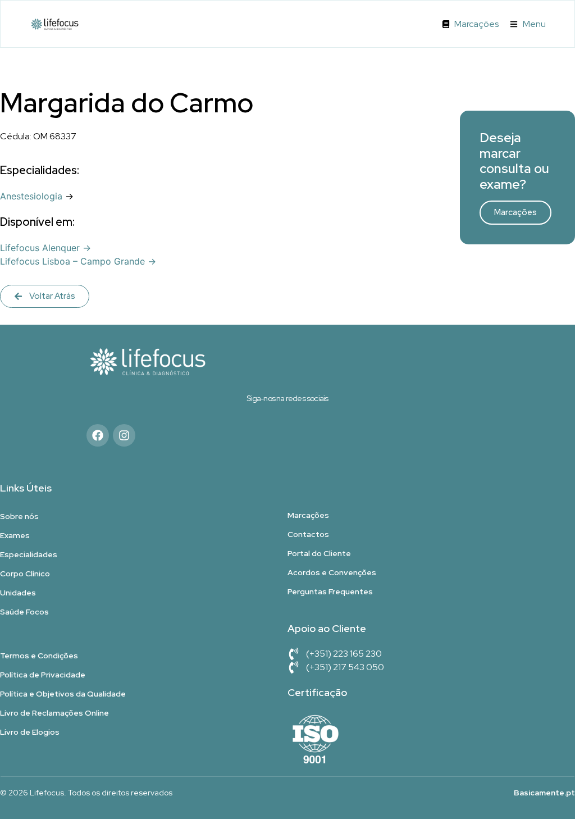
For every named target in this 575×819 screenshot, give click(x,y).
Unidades (18, 593)
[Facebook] (97, 435)
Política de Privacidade (42, 675)
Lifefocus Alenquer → (45, 247)
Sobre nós (19, 516)
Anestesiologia (31, 196)
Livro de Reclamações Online (54, 713)
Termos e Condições (39, 655)
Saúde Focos (24, 612)
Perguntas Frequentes (330, 591)
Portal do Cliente (319, 553)
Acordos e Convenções (332, 572)
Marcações (515, 212)
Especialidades (28, 554)
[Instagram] (124, 435)
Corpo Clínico (25, 573)
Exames (15, 535)
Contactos (308, 534)
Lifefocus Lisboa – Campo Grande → (78, 261)
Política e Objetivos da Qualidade (63, 694)
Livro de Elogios (30, 732)
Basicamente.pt (544, 793)
